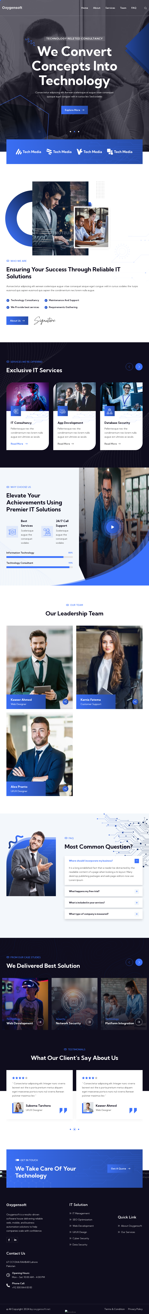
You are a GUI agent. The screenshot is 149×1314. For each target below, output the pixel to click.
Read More (17, 443)
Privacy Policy (135, 1309)
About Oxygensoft (131, 1225)
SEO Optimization (82, 1219)
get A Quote (119, 1168)
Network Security (19, 1023)
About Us (15, 320)
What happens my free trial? (84, 891)
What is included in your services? (87, 902)
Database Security (70, 423)
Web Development (83, 1225)
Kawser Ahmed (21, 699)
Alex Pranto (19, 786)
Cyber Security (80, 1238)
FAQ (133, 7)
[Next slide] (139, 366)
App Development (23, 423)
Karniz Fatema (91, 699)
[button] (70, 131)
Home (84, 7)
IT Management (116, 1023)
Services (110, 7)
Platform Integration (70, 1023)
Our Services (127, 1232)
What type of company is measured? (89, 914)
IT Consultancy (114, 423)
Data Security (79, 1244)
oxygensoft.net (41, 1309)
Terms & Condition (114, 1309)
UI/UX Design (79, 1232)
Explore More (73, 110)
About (96, 7)
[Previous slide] (129, 366)
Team (123, 7)
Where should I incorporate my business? (91, 860)
